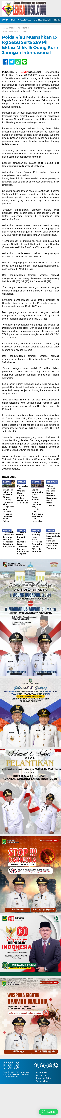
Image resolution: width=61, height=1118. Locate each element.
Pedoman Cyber (43, 1078)
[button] (48, 1112)
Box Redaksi (42, 1072)
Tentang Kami (42, 1081)
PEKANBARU (23, 28)
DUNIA (4, 20)
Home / (5, 28)
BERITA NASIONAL (21, 20)
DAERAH (12, 28)
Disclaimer (41, 1075)
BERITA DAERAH (42, 20)
